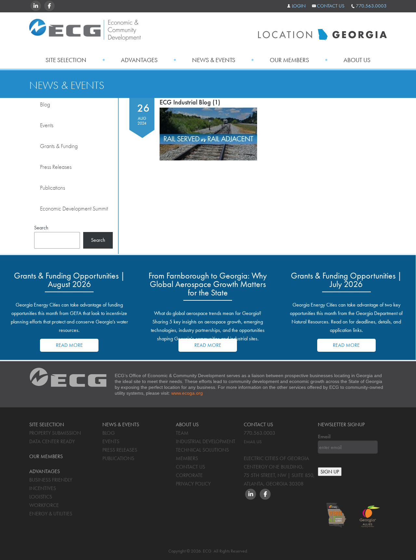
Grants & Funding (59, 146)
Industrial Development (205, 441)
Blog (45, 104)
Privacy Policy (193, 483)
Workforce (44, 505)
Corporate (189, 475)
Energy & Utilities (50, 513)
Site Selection (66, 60)
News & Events (213, 60)
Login (299, 6)
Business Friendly (50, 479)
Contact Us (330, 6)
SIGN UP (329, 471)
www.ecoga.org (187, 393)
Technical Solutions (202, 449)
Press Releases (56, 167)
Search (41, 227)
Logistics (40, 496)
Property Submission (55, 433)
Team (182, 433)
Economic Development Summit (74, 208)
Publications (52, 187)
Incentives (42, 488)
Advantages (139, 60)
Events (46, 125)
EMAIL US (253, 441)
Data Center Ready (52, 441)
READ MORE (69, 345)
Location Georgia (85, 32)
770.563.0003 (371, 6)
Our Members (289, 60)
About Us (357, 60)
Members (187, 458)
